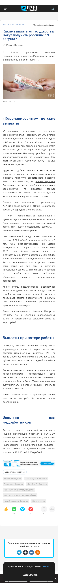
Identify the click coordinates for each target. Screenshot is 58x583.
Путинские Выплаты (13, 484)
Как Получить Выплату (36, 478)
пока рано (35, 209)
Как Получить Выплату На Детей (19, 489)
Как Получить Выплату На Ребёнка (20, 495)
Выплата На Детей (12, 478)
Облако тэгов (38, 501)
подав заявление (12, 153)
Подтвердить (29, 574)
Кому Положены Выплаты (16, 501)
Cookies (46, 566)
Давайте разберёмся (15, 472)
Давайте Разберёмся (37, 484)
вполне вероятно (45, 181)
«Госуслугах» (41, 156)
